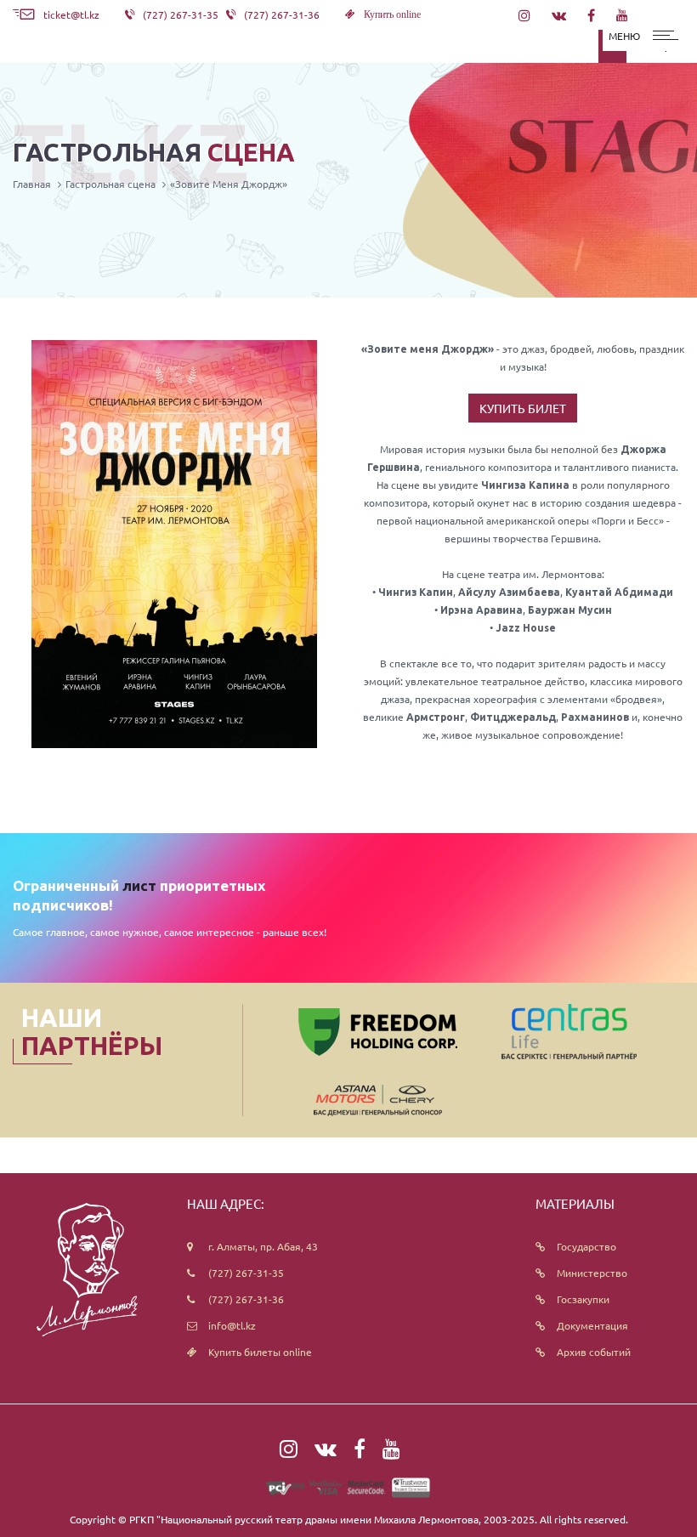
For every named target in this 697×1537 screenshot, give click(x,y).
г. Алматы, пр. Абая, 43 (263, 1246)
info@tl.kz (232, 1325)
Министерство (592, 1272)
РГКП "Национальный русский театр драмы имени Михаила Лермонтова (304, 1519)
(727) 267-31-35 (246, 1272)
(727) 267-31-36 (246, 1299)
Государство (586, 1246)
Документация (592, 1325)
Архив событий (594, 1351)
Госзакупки (583, 1299)
